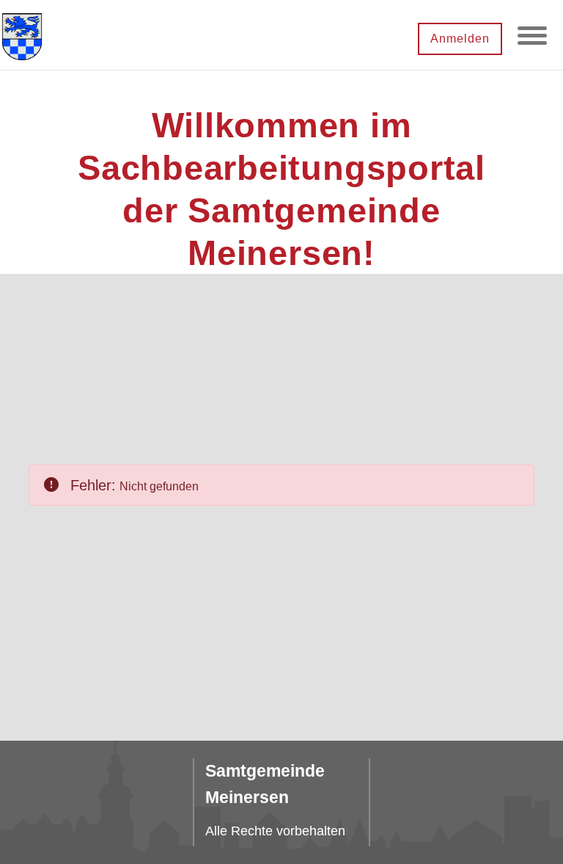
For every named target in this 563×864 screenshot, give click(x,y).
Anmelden (460, 38)
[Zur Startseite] (22, 35)
